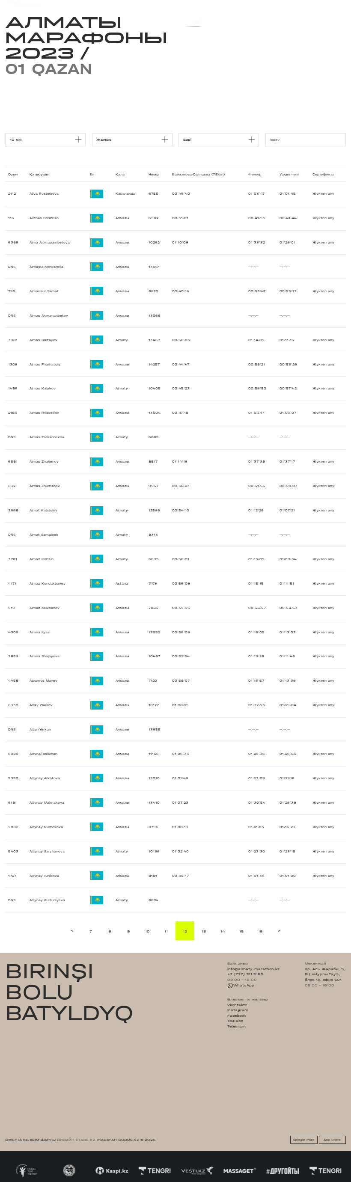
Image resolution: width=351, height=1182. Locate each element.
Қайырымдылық (152, 4)
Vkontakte (237, 1005)
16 (260, 931)
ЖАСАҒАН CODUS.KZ (118, 1139)
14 (222, 931)
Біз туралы (243, 4)
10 (147, 931)
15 (241, 931)
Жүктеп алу (323, 194)
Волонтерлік (214, 4)
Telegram (236, 1026)
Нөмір (154, 174)
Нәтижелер (119, 4)
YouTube (235, 1021)
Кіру (341, 4)
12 (185, 931)
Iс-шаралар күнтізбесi (80, 4)
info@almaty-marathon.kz (253, 969)
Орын (13, 174)
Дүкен (299, 4)
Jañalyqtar (185, 4)
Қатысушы (39, 174)
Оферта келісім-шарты (30, 1139)
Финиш (254, 174)
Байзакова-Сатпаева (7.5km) (198, 174)
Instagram (237, 1010)
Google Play (303, 1140)
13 (204, 931)
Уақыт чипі (289, 174)
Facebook (236, 1015)
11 (166, 931)
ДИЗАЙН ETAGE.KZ (76, 1139)
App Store (332, 1140)
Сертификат (323, 174)
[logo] (22, 4)
